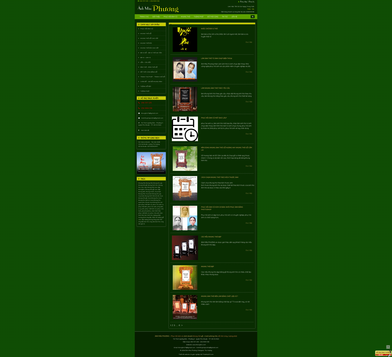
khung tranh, (150, 191)
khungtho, (141, 189)
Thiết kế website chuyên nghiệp (189, 354)
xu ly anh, (141, 209)
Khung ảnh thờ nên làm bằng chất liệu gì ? (219, 296)
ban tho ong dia (149, 222)
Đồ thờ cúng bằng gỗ (148, 72)
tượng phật (156, 215)
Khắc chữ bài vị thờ (209, 29)
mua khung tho (153, 198)
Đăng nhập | (244, 1)
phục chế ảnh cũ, (144, 213)
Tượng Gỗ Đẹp (145, 86)
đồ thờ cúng (223, 336)
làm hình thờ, (156, 211)
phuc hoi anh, (152, 207)
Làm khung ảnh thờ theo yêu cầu (215, 88)
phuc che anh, (155, 213)
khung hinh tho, (153, 185)
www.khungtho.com (199, 345)
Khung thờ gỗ (145, 33)
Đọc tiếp (249, 42)
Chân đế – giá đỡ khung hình (151, 81)
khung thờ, (149, 183)
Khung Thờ (185, 17)
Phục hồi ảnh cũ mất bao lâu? (214, 118)
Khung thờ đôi (146, 43)
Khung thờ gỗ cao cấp (149, 38)
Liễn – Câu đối (145, 62)
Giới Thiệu (156, 17)
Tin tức (225, 17)
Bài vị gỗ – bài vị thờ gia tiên (151, 53)
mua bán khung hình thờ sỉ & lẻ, (149, 196)
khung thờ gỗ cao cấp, (152, 189)
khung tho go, (158, 183)
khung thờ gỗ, (143, 185)
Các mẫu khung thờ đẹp (211, 237)
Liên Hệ (234, 17)
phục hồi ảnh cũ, (147, 204)
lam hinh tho (148, 215)
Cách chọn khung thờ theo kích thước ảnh (219, 177)
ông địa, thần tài (152, 217)
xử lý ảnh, (160, 207)
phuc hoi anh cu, (158, 204)
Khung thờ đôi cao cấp (149, 48)
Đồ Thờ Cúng (212, 17)
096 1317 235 (144, 1)
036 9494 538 (154, 1)
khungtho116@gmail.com (149, 113)
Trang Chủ (144, 17)
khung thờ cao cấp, (153, 187)
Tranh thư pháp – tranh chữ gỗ (152, 77)
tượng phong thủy (150, 219)
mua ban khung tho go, (153, 194)
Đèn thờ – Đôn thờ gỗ (149, 67)
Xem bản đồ (145, 130)
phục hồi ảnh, (143, 207)
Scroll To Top (388, 347)
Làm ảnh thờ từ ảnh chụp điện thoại (216, 58)
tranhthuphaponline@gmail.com (152, 118)
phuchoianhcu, (147, 211)
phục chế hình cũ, (151, 209)
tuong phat (142, 217)
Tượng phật (199, 17)
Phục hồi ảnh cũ (170, 17)
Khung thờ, (142, 183)
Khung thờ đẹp (207, 266)
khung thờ (197, 336)
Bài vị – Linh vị (145, 57)
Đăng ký (251, 1)
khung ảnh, (142, 191)
